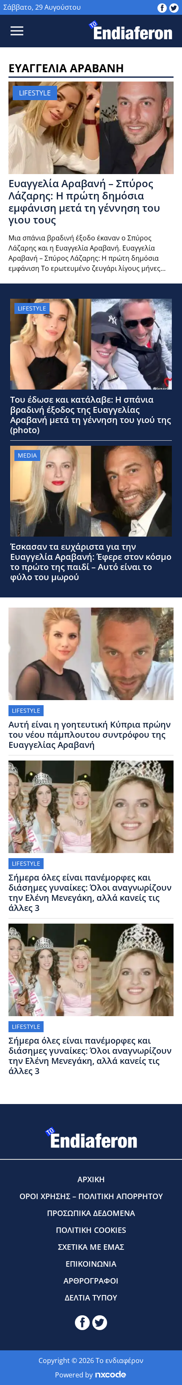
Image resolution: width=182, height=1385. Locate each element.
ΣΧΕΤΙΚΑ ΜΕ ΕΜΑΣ (91, 1247)
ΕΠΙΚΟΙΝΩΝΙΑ (91, 1264)
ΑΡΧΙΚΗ (91, 1179)
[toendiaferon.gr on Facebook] (162, 7)
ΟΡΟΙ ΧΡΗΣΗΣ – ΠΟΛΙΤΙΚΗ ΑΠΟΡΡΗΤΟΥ (91, 1196)
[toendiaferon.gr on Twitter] (174, 7)
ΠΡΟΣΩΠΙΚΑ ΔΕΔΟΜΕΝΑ (91, 1213)
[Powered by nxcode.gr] (110, 1375)
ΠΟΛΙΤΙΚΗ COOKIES (91, 1230)
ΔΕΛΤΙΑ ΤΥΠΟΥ (91, 1297)
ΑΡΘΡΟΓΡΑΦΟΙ (91, 1281)
